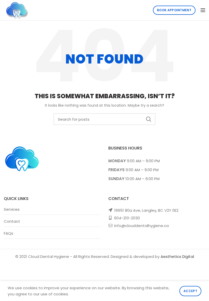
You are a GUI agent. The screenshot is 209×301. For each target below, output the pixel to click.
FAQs (8, 233)
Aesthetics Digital (177, 256)
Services (12, 209)
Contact (12, 221)
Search (148, 119)
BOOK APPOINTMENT (174, 10)
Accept (190, 291)
